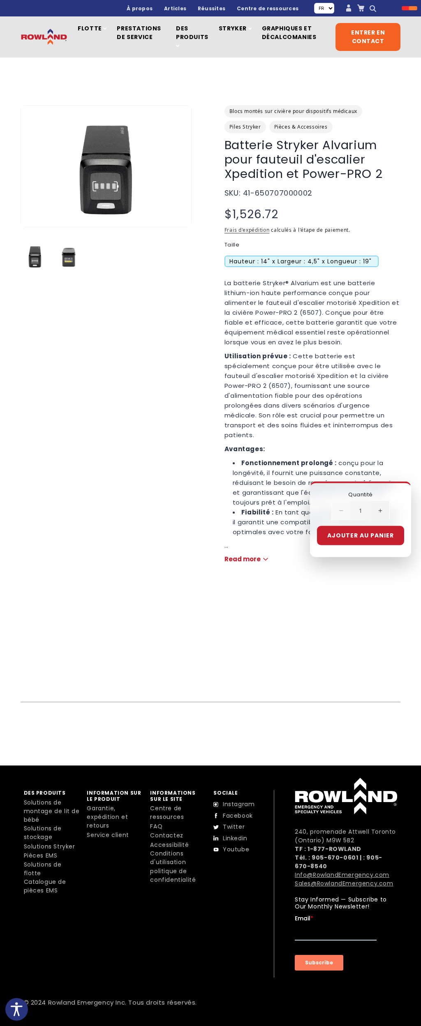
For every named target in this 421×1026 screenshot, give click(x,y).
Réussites (211, 8)
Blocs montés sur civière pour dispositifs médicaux (293, 111)
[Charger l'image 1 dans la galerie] (35, 256)
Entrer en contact (368, 36)
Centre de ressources (267, 8)
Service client (108, 835)
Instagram (238, 804)
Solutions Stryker (49, 846)
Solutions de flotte (43, 868)
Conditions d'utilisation (168, 857)
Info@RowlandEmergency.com (342, 875)
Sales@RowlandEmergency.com (344, 883)
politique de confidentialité (173, 875)
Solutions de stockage (43, 832)
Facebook (238, 816)
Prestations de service (139, 32)
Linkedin (235, 838)
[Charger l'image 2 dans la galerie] (68, 256)
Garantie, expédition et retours (107, 817)
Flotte (90, 28)
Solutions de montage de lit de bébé (52, 811)
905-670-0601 (335, 857)
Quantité (360, 494)
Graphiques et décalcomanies (289, 32)
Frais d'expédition (247, 229)
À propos (140, 8)
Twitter (234, 827)
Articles (175, 8)
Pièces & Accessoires (301, 126)
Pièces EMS (41, 855)
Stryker (233, 28)
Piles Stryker (245, 126)
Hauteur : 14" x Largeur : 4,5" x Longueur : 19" (300, 261)
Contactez (166, 835)
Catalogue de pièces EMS (45, 886)
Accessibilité (169, 845)
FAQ (156, 826)
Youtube (236, 849)
